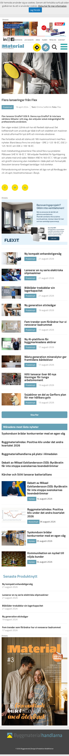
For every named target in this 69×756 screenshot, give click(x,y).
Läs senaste (29, 40)
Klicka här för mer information (52, 6)
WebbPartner (49, 748)
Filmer (44, 40)
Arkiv (38, 40)
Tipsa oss (52, 40)
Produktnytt (7, 107)
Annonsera (17, 40)
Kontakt (61, 40)
